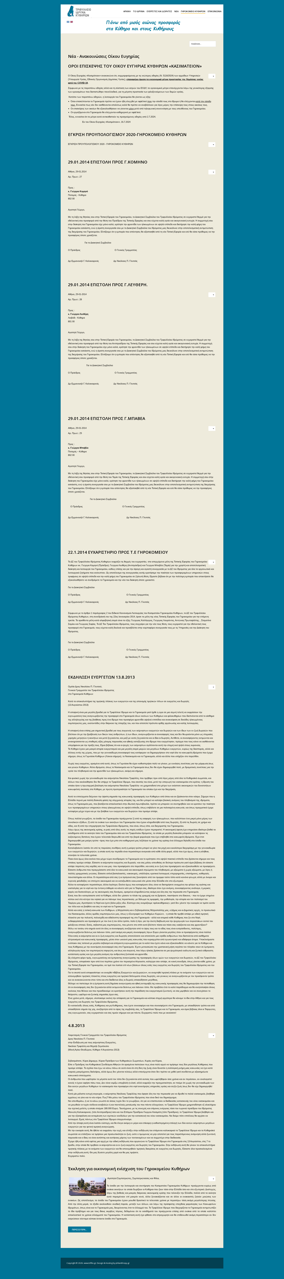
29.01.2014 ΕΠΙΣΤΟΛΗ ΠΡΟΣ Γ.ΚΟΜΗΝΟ (107, 162)
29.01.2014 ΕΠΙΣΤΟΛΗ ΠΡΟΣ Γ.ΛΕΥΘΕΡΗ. (108, 284)
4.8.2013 (76, 1025)
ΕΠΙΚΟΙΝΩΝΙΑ (214, 11)
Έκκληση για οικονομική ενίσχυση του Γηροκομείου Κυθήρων (129, 1168)
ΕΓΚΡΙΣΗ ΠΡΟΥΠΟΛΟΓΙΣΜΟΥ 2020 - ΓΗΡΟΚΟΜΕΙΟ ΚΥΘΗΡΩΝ (100, 144)
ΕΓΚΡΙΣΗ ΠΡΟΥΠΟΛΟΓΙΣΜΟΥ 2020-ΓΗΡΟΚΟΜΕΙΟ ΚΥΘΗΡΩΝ (127, 134)
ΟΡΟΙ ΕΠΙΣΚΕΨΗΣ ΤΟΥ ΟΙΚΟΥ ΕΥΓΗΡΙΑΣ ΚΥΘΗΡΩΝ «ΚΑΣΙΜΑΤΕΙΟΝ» (135, 66)
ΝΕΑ (176, 11)
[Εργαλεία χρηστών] (211, 76)
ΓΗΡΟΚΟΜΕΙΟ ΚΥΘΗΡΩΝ (193, 11)
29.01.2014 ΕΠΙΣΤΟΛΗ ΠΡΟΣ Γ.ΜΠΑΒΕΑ (106, 418)
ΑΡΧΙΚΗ (127, 11)
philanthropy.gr (123, 1263)
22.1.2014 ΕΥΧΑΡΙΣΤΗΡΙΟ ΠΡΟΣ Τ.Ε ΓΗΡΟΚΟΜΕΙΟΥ (118, 552)
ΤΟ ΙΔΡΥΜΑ (138, 11)
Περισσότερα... (79, 1229)
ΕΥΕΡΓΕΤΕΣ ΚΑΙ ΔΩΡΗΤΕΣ (159, 11)
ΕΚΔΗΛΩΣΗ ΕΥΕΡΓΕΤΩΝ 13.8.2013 (101, 677)
